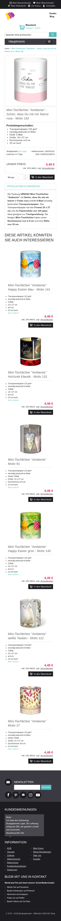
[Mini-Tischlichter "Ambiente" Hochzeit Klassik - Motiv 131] (30, 351)
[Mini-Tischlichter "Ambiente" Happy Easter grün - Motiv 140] (30, 526)
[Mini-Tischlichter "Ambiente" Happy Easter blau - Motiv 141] (30, 264)
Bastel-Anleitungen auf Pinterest (20, 891)
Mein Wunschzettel (45, 3)
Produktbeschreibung (23, 186)
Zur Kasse (36, 6)
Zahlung (10, 855)
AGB (9, 848)
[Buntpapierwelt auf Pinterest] (16, 793)
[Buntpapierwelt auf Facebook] (8, 793)
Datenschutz (12, 862)
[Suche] (52, 34)
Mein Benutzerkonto (22, 3)
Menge (11, 177)
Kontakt (36, 859)
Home (7, 48)
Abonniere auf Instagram (17, 894)
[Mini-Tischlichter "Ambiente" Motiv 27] (30, 700)
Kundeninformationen (16, 866)
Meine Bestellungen (42, 852)
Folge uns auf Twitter (16, 898)
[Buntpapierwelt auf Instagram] (30, 793)
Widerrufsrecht (13, 859)
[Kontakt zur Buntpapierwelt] (23, 793)
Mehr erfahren (13, 313)
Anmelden (50, 6)
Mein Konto (38, 848)
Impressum (12, 870)
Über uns (37, 855)
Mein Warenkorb (18, 6)
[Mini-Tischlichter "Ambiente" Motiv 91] (30, 438)
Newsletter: (24, 782)
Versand (10, 852)
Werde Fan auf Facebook (17, 887)
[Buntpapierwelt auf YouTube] (38, 793)
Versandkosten (48, 168)
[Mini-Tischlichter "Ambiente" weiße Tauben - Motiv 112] (30, 613)
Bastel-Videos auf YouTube (18, 901)
